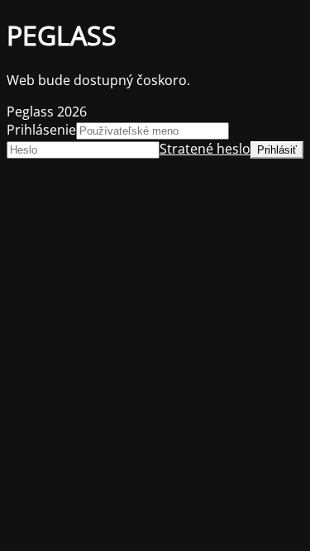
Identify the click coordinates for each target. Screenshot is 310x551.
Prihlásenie (41, 130)
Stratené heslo (205, 149)
